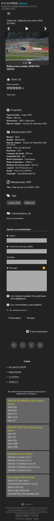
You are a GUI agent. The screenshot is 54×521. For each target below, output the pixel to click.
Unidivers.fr (13, 382)
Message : (13, 268)
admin (36, 519)
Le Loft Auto (14, 377)
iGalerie (29, 519)
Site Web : (11, 257)
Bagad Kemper (15, 372)
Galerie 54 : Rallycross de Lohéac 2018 (25, 20)
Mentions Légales (23, 515)
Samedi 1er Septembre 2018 (35, 124)
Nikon (17, 137)
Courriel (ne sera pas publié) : (21, 246)
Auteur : (12, 236)
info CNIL (35, 515)
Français (26, 504)
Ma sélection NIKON (17, 367)
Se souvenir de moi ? (18, 310)
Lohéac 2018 (14, 203)
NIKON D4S (20, 140)
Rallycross (29, 203)
